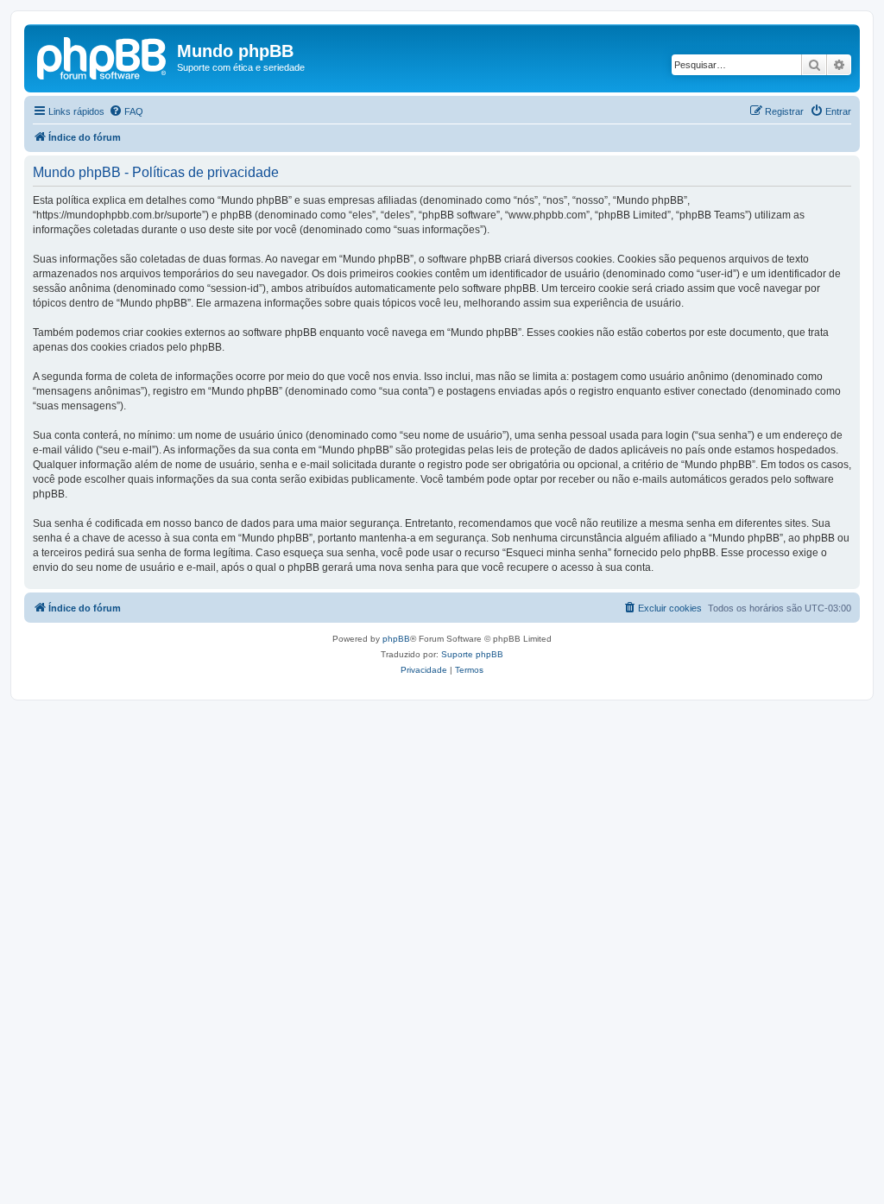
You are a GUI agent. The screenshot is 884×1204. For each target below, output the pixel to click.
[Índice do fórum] (102, 56)
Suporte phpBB (472, 654)
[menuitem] (126, 111)
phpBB (396, 638)
